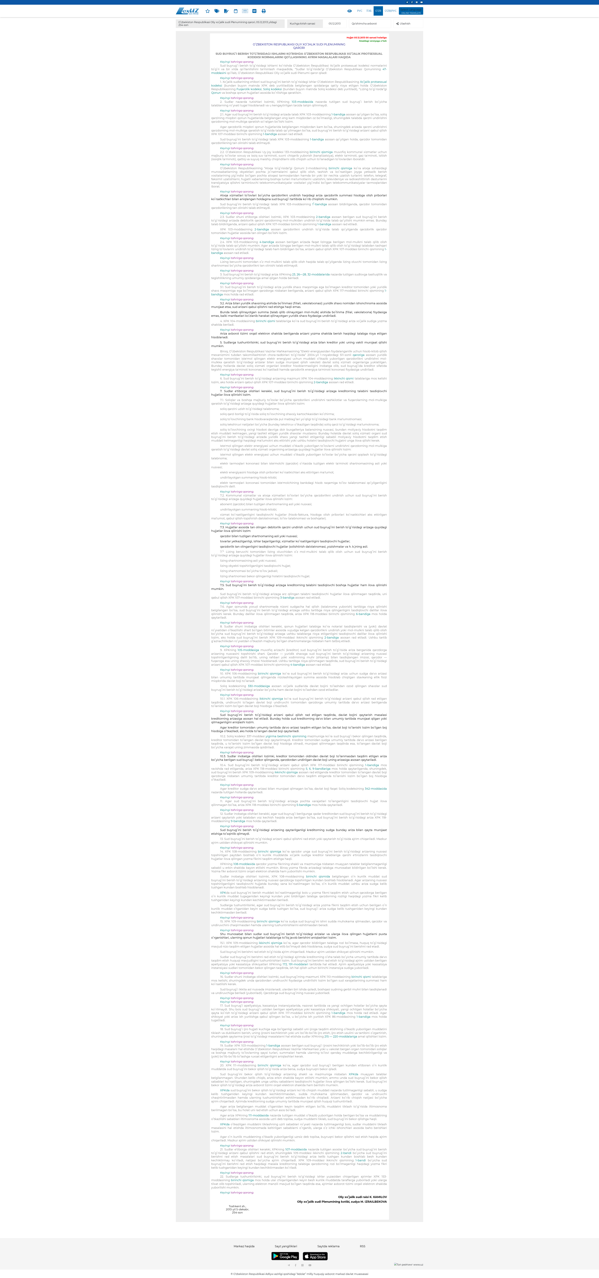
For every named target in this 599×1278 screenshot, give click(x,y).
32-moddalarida (319, 274)
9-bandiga (238, 821)
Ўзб (369, 10)
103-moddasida (303, 102)
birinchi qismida (319, 876)
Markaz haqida (244, 1246)
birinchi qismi (266, 321)
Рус (359, 10)
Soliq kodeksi (273, 89)
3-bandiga (287, 597)
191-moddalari (299, 964)
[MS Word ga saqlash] (254, 11)
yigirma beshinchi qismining (286, 736)
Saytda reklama (328, 1246)
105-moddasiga (249, 650)
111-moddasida (259, 1115)
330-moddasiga (260, 686)
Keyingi (225, 61)
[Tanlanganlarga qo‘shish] (207, 11)
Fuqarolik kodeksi (249, 89)
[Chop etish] (263, 11)
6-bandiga (363, 614)
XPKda (354, 1074)
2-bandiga (324, 217)
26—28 (301, 274)
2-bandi (347, 1153)
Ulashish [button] (405, 23)
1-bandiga (338, 114)
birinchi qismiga (322, 152)
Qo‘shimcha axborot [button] (364, 23)
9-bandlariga (322, 768)
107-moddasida (296, 1149)
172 (284, 964)
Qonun (216, 93)
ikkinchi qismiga (271, 698)
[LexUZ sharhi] (226, 11)
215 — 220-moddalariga (341, 1036)
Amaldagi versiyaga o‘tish (373, 41)
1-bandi (362, 1160)
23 (293, 274)
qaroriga (359, 355)
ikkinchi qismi (344, 378)
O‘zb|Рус (391, 10)
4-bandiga (267, 242)
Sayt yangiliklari (286, 1246)
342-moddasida (376, 788)
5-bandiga (303, 805)
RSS (362, 1246)
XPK (223, 892)
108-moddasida (244, 864)
